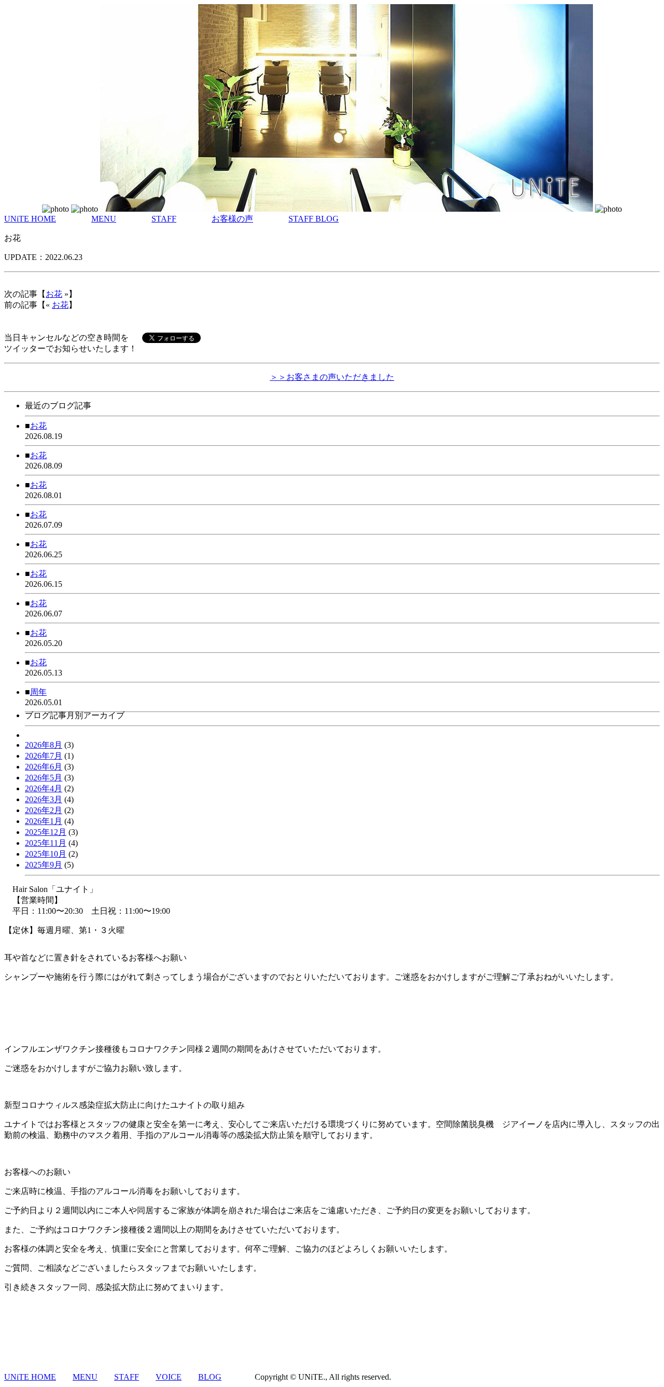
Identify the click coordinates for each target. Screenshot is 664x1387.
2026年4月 (43, 788)
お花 (54, 294)
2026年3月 (43, 799)
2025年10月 (45, 853)
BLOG (210, 1376)
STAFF (163, 218)
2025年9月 (43, 864)
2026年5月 (43, 777)
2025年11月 (45, 843)
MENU (103, 218)
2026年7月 (43, 755)
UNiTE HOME (30, 218)
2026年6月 (43, 766)
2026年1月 (43, 821)
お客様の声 (232, 218)
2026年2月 (43, 810)
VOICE (169, 1376)
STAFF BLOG (313, 218)
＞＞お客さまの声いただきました (332, 377)
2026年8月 (43, 744)
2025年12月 (45, 832)
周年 (38, 692)
